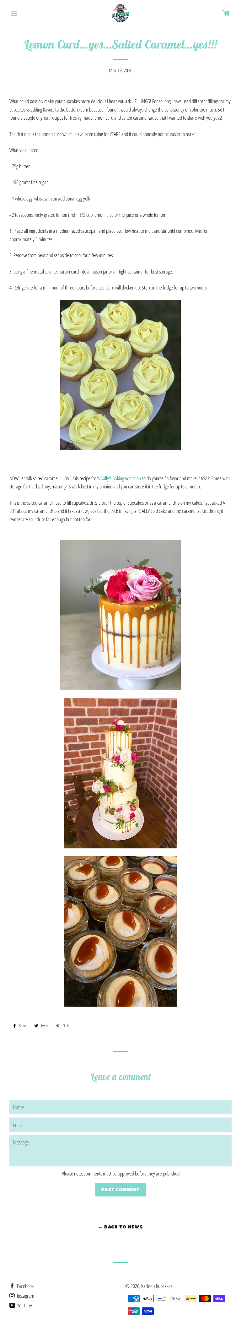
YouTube (24, 1305)
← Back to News (120, 1226)
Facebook (25, 1286)
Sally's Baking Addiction (121, 478)
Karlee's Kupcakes (156, 1286)
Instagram (25, 1295)
